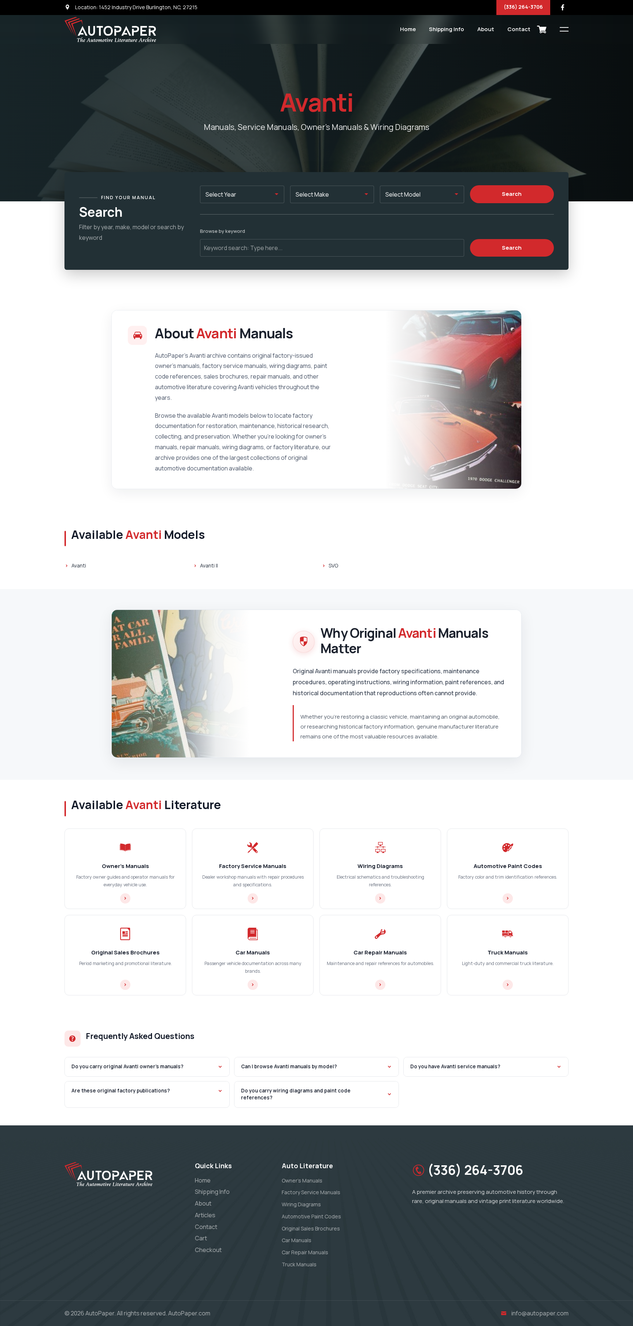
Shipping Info (446, 29)
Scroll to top (16, 665)
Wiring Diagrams (301, 1204)
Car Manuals (296, 1240)
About (485, 29)
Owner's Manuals (302, 1180)
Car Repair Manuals (305, 1252)
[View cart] (542, 29)
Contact (518, 29)
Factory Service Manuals (311, 1192)
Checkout (208, 1250)
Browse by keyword (222, 231)
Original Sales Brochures (311, 1228)
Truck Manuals (299, 1264)
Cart (201, 1238)
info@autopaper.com (540, 1313)
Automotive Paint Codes (311, 1216)
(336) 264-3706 (523, 6)
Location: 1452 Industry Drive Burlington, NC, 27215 (135, 7)
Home (408, 29)
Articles (205, 1215)
